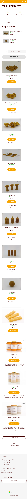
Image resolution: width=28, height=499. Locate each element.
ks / (14, 481)
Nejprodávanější (16, 51)
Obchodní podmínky (6, 472)
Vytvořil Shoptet (15, 492)
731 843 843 (7, 460)
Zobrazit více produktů (13, 47)
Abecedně (23, 51)
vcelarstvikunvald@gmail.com (11, 459)
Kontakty (3, 471)
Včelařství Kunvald (14, 487)
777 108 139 (7, 462)
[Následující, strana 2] (14, 442)
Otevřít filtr (14, 56)
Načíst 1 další (14, 438)
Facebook (6, 464)
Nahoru (14, 449)
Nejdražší (10, 51)
